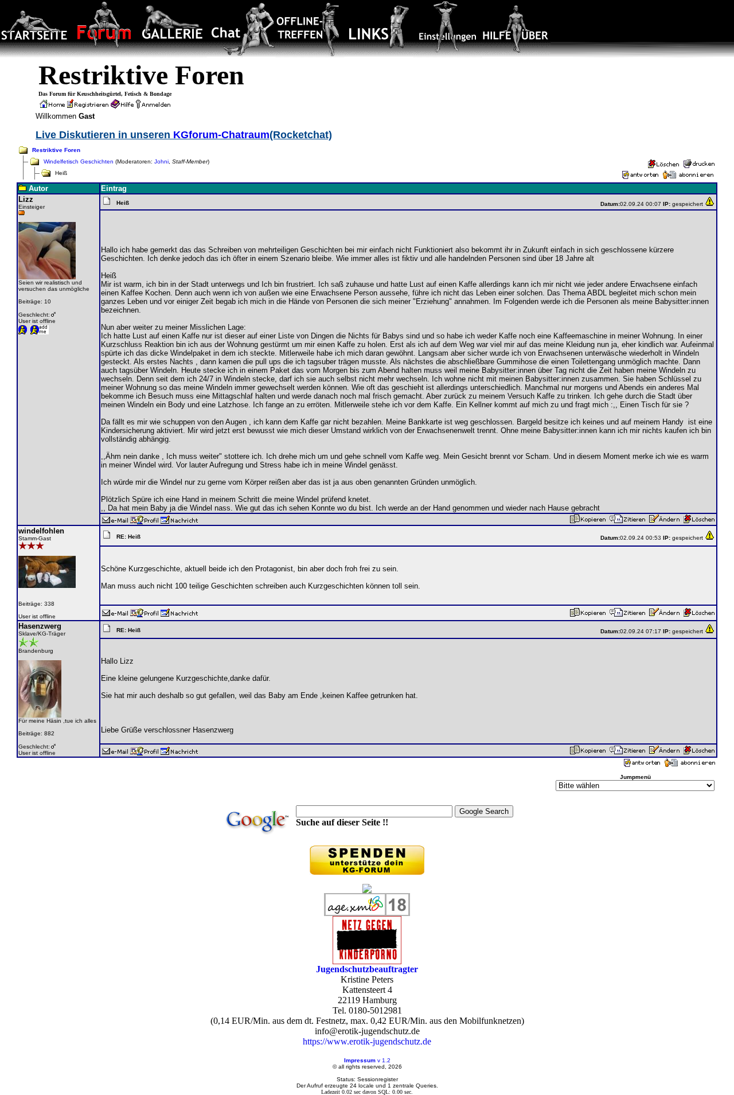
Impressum (360, 1060)
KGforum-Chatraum (221, 135)
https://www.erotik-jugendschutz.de (367, 1041)
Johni (161, 161)
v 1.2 (384, 1060)
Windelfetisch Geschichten (79, 161)
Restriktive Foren (56, 150)
